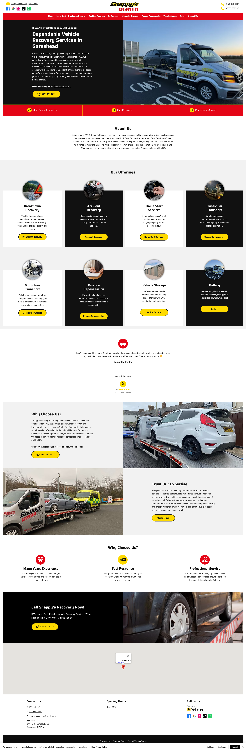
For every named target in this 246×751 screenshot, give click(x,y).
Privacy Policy (101, 747)
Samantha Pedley (123, 362)
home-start (71, 60)
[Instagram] (18, 8)
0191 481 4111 (232, 4)
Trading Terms (140, 741)
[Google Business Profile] (13, 8)
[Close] (242, 747)
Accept (235, 747)
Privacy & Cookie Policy (123, 741)
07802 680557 (232, 8)
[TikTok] (23, 8)
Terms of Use (105, 741)
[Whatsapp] (29, 8)
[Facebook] (8, 8)
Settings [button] (210, 747)
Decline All (222, 747)
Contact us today (62, 86)
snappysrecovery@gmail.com (24, 3)
